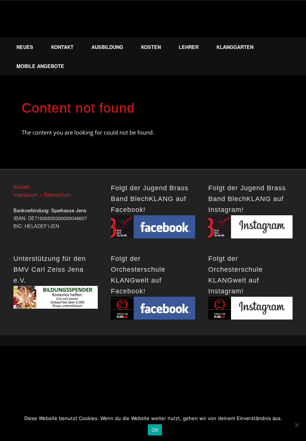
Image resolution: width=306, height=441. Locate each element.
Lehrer (189, 46)
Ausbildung (107, 46)
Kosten (151, 46)
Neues (24, 46)
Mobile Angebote (40, 66)
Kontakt (62, 46)
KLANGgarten (234, 46)
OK (155, 430)
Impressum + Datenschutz (42, 194)
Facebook (274, 30)
